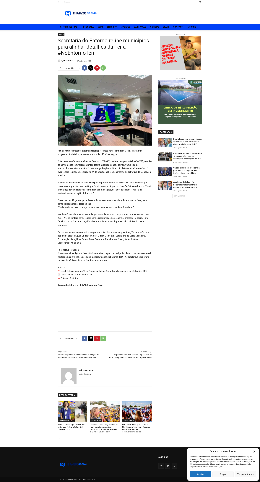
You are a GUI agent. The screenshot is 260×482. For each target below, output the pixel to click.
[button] (254, 451)
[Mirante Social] (59, 60)
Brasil (166, 27)
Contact (178, 27)
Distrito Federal (68, 27)
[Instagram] (167, 466)
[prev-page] (59, 438)
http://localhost (85, 374)
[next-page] (63, 438)
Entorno (112, 27)
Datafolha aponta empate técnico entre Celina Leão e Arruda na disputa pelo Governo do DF (187, 141)
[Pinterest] (97, 68)
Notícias (154, 27)
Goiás (100, 27)
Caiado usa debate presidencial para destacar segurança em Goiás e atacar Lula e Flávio (186, 170)
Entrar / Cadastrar (64, 2)
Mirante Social (69, 61)
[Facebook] (84, 68)
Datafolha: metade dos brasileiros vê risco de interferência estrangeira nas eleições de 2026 (187, 156)
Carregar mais (179, 196)
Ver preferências (245, 474)
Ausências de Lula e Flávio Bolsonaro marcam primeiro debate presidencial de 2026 (185, 184)
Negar (223, 474)
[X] (90, 68)
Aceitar (200, 474)
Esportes (125, 27)
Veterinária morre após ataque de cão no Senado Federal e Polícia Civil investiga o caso (72, 426)
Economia (88, 27)
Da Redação (140, 27)
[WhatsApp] (103, 68)
